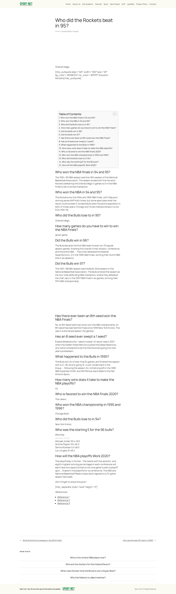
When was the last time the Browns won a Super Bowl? (88, 571)
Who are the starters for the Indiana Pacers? (88, 564)
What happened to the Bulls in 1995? (78, 144)
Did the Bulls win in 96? (71, 131)
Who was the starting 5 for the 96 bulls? (80, 161)
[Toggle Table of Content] (113, 114)
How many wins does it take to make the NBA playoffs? (87, 148)
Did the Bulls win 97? (70, 134)
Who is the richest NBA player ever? (88, 557)
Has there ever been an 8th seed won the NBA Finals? (85, 138)
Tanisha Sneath (67, 31)
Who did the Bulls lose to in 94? (76, 158)
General (75, 31)
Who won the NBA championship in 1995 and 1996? (85, 155)
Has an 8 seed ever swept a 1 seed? (77, 141)
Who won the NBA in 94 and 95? (75, 121)
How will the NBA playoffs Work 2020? (79, 165)
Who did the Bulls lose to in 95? (75, 124)
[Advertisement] (88, 49)
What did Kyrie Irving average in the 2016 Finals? (42, 540)
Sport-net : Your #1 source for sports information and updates (40, 589)
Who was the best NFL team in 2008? (138, 540)
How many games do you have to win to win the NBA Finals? (88, 127)
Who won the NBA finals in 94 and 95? (77, 117)
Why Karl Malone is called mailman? (88, 577)
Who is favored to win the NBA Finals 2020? (81, 151)
